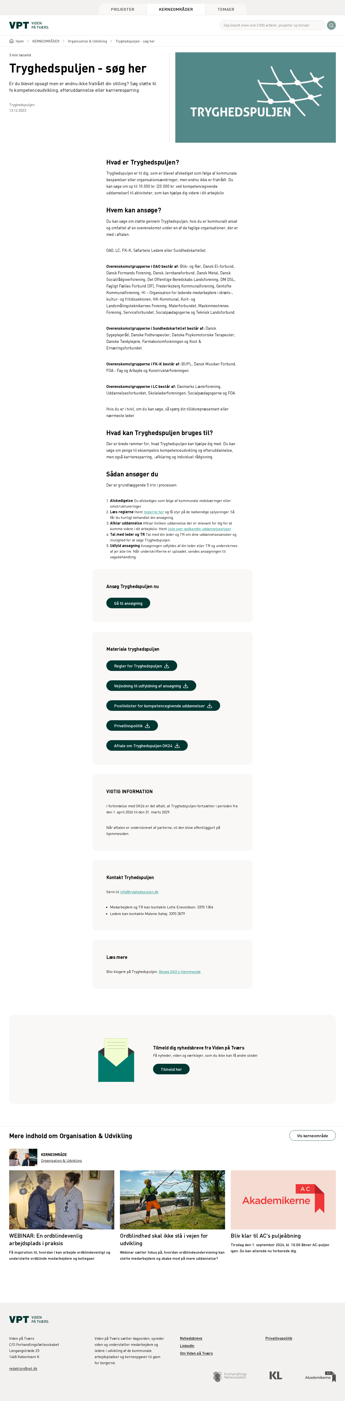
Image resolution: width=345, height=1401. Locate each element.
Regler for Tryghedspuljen (138, 665)
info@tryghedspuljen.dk (139, 891)
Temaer (226, 9)
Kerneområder (176, 9)
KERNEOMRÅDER (45, 41)
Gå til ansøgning (128, 603)
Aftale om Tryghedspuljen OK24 (143, 745)
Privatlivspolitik (128, 725)
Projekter (122, 9)
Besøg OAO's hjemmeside (180, 971)
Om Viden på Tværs (196, 1353)
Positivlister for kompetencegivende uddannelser (159, 705)
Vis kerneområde (312, 1135)
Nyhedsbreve (191, 1338)
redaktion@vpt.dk (23, 1368)
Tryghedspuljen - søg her (135, 41)
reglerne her (154, 511)
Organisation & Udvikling (87, 41)
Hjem (20, 41)
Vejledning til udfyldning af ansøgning (147, 685)
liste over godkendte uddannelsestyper (199, 528)
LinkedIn (187, 1345)
